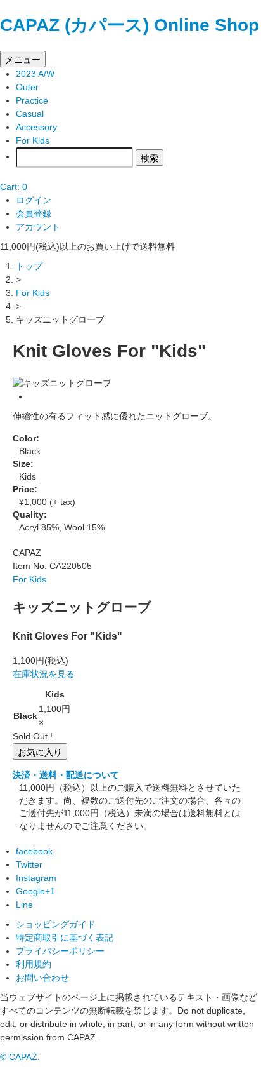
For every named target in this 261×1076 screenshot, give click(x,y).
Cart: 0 (13, 187)
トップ (29, 266)
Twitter (29, 864)
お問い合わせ (42, 977)
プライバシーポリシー (60, 951)
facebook (34, 851)
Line (24, 904)
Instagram (36, 878)
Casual (30, 114)
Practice (32, 100)
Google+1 (35, 891)
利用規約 (33, 964)
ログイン (33, 200)
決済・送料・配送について (66, 775)
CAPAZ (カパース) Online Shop (129, 25)
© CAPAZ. (20, 1057)
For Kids (32, 140)
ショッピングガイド (56, 924)
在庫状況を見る (44, 674)
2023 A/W (35, 74)
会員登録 (33, 213)
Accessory (36, 127)
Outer (27, 87)
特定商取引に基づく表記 (64, 937)
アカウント (38, 227)
